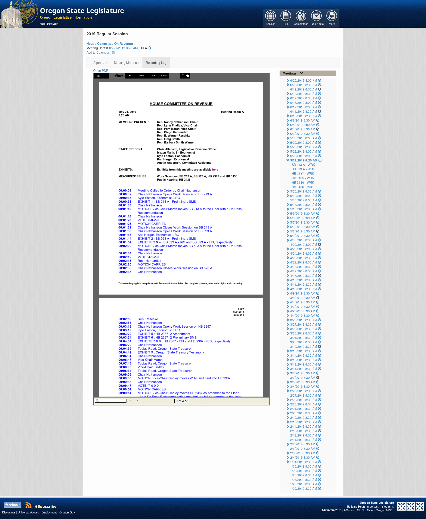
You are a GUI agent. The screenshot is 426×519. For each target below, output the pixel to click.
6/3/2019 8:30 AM (302, 133)
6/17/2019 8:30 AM (303, 98)
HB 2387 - (303, 173)
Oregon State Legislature (82, 10)
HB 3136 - (303, 182)
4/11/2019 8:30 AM (303, 284)
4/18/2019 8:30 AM (303, 266)
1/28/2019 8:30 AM (303, 475)
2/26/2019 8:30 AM (303, 399)
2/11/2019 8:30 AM (303, 439)
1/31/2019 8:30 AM (303, 462)
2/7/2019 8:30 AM (302, 444)
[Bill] (286, 18)
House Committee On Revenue (110, 43)
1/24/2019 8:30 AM (303, 479)
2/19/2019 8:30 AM (303, 417)
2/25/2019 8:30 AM (303, 404)
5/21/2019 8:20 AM (304, 160)
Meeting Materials (126, 62)
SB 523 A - (303, 169)
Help (42, 23)
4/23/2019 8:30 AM (303, 258)
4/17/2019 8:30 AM (303, 271)
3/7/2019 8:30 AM (302, 373)
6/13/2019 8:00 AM (303, 102)
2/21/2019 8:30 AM (303, 408)
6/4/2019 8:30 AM (302, 129)
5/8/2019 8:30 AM (302, 218)
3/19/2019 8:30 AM (303, 346)
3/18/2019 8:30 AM (303, 351)
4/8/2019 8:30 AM (302, 297)
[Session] (270, 18)
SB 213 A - (303, 164)
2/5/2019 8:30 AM (302, 453)
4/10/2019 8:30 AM (303, 289)
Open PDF (100, 70)
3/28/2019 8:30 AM (303, 320)
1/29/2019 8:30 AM (303, 470)
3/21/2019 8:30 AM (303, 337)
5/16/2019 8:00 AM (303, 195)
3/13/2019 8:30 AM (303, 360)
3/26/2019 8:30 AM (303, 328)
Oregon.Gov (67, 512)
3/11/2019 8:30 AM (303, 368)
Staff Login (52, 23)
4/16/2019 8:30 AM (303, 275)
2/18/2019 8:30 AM (303, 422)
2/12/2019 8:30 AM (303, 435)
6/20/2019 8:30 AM (303, 85)
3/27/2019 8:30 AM (303, 324)
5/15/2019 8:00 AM (303, 200)
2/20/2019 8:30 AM (303, 413)
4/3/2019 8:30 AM (302, 306)
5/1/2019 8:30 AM (302, 235)
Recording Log (156, 62)
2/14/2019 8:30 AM (303, 426)
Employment (49, 512)
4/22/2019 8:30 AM (303, 262)
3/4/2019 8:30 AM (302, 386)
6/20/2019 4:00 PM (303, 80)
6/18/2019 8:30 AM (303, 93)
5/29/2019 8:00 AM (303, 142)
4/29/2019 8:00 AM (303, 244)
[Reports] (331, 18)
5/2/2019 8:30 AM (302, 231)
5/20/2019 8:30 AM (303, 191)
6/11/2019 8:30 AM (303, 111)
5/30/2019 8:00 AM (303, 138)
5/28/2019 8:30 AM (303, 147)
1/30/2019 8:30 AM (303, 466)
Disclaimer (8, 512)
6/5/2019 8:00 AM (302, 124)
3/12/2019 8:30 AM (303, 364)
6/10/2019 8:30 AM (303, 116)
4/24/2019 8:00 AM (303, 253)
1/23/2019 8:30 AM (303, 484)
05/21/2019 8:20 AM (123, 48)
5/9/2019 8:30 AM (302, 213)
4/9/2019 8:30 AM (302, 293)
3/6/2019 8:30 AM (302, 377)
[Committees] (301, 18)
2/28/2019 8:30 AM (303, 391)
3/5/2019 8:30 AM (302, 382)
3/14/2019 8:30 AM (303, 355)
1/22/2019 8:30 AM (303, 488)
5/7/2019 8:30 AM (302, 222)
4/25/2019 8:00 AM (303, 249)
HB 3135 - (303, 178)
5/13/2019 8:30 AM (303, 209)
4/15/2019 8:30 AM (303, 280)
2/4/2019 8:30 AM (302, 457)
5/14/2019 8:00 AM (303, 204)
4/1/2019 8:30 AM (302, 315)
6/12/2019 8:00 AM (303, 107)
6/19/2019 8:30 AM (303, 89)
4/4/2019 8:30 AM (302, 302)
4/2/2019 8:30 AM (302, 311)
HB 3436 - (302, 187)
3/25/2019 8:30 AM (303, 333)
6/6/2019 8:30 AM (302, 120)
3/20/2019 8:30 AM (303, 342)
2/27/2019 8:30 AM (303, 395)
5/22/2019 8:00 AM (303, 155)
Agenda (99, 62)
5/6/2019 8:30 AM (302, 226)
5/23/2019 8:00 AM (303, 151)
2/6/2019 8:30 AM (302, 448)
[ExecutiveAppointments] (316, 18)
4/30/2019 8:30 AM (303, 240)
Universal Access (28, 512)
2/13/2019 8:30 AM (303, 431)
